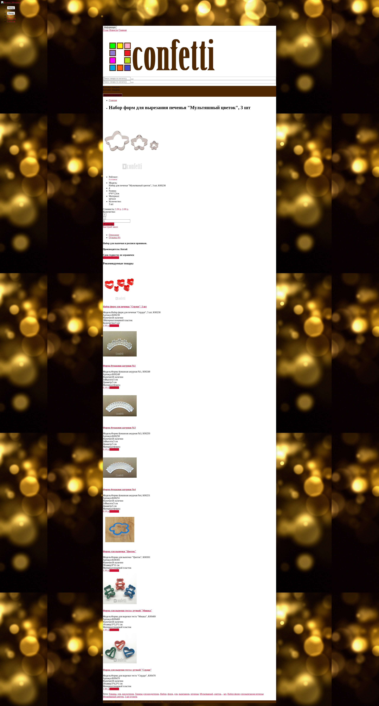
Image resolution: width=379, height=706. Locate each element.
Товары (112, 694)
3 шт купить (131, 696)
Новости (11, 18)
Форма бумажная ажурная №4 (119, 489)
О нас (10, 16)
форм (170, 694)
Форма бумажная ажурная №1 (119, 365)
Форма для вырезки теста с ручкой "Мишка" (127, 610)
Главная (11, 21)
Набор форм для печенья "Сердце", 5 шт (125, 306)
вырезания (184, 694)
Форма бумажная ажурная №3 (119, 427)
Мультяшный (206, 694)
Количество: (109, 212)
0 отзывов (113, 179)
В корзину (108, 224)
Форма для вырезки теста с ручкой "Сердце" (127, 670)
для (119, 694)
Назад (11, 8)
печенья (195, 694)
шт (225, 694)
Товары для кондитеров (147, 694)
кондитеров (128, 694)
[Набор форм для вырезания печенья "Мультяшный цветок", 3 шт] (132, 172)
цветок (217, 694)
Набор (163, 694)
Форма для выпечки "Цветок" (119, 551)
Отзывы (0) (114, 237)
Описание (114, 235)
